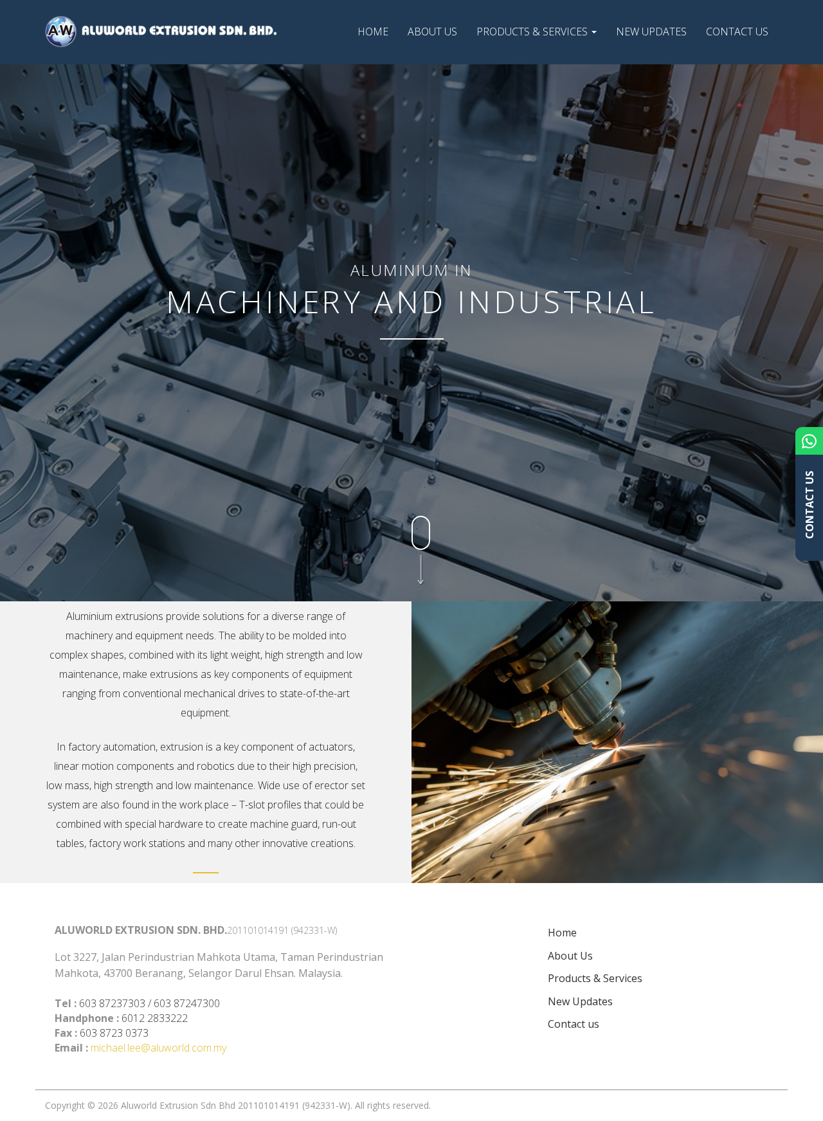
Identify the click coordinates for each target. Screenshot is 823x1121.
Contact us (737, 31)
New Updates (651, 31)
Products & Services (533, 31)
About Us (432, 31)
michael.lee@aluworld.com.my (158, 1048)
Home (372, 31)
